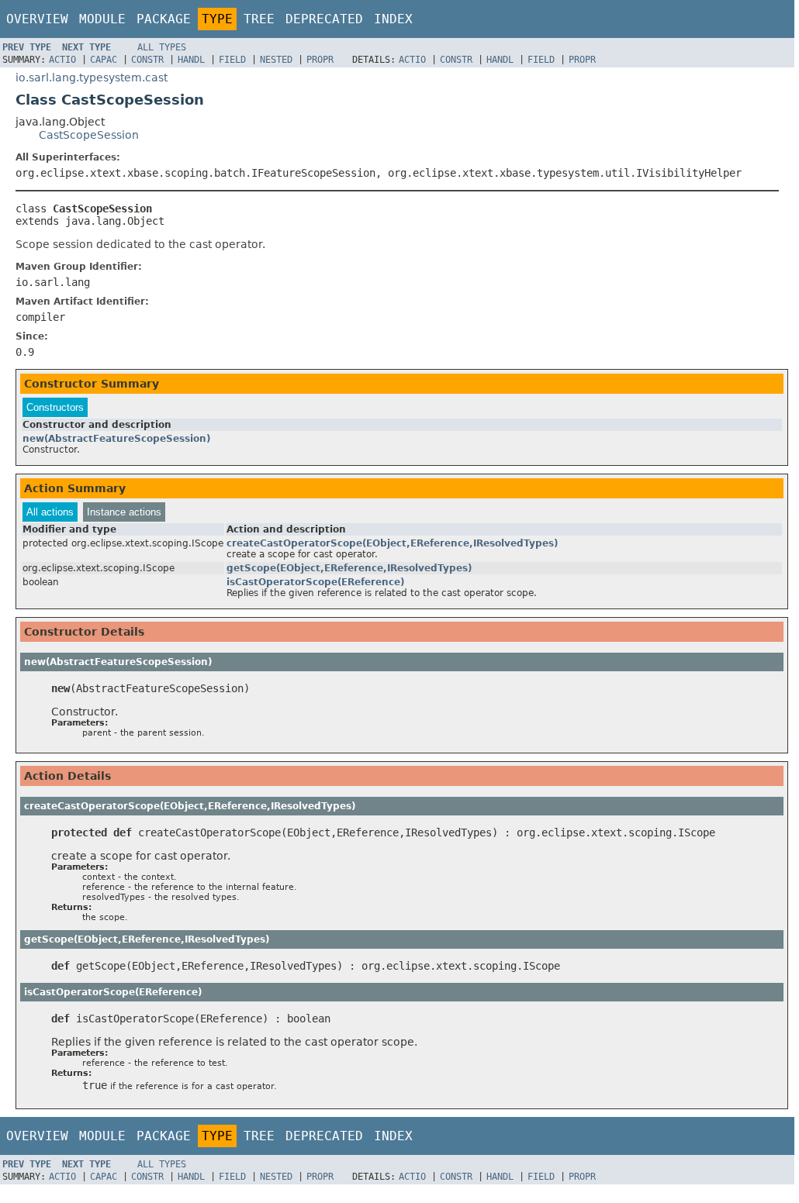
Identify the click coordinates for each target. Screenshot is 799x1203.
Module (102, 19)
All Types (161, 47)
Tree (259, 19)
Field (232, 59)
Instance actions (124, 512)
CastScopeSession (89, 135)
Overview (37, 19)
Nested (276, 59)
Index (393, 19)
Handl (191, 59)
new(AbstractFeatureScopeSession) (116, 438)
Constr (147, 59)
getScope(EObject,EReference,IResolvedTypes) (349, 568)
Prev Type (26, 47)
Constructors (55, 407)
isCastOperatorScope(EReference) (315, 582)
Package (164, 19)
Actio (62, 59)
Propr (320, 59)
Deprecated (324, 19)
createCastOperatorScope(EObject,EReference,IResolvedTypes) (392, 543)
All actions (50, 512)
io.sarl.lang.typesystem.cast (92, 77)
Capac (103, 59)
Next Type (86, 47)
